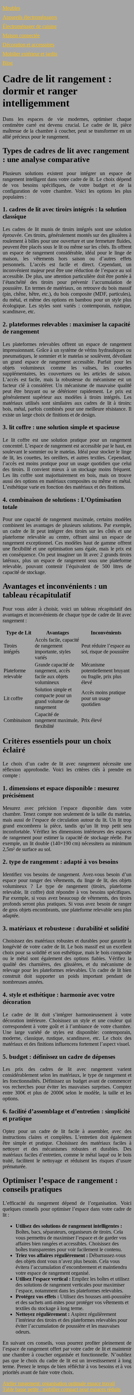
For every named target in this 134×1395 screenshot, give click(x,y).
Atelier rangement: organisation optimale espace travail (59, 1383)
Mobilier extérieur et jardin (30, 54)
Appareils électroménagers (30, 17)
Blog (8, 63)
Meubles (11, 8)
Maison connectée (21, 35)
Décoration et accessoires (28, 44)
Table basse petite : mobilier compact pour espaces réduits (62, 1389)
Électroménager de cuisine (30, 26)
